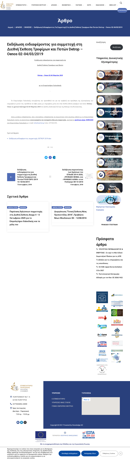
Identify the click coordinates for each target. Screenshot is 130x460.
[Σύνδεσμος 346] (21, 386)
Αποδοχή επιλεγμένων (69, 453)
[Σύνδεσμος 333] (102, 335)
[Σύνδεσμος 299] (46, 157)
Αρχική (10, 27)
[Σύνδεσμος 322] (109, 188)
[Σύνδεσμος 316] (109, 113)
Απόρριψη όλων (90, 453)
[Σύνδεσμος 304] (50, 177)
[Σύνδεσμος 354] (65, 402)
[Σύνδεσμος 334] (102, 344)
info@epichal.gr (39, 123)
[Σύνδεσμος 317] (109, 125)
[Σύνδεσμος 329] (102, 297)
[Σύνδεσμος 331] (102, 317)
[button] (122, 10)
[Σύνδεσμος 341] (117, 321)
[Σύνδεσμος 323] (108, 200)
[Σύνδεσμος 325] (109, 220)
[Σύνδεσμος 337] (102, 369)
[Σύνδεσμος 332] (102, 326)
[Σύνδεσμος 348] (21, 404)
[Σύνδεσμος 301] (54, 157)
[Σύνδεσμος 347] (21, 398)
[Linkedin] (21, 422)
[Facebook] (18, 422)
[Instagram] (25, 422)
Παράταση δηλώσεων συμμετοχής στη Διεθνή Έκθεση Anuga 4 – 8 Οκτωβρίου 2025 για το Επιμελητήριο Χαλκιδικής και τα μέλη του (26, 218)
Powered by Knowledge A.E (73, 425)
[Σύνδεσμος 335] (102, 352)
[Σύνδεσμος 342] (117, 332)
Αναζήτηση (101, 42)
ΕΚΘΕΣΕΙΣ (28, 27)
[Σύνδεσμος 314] (109, 87)
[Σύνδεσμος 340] (117, 312)
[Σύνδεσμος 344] (117, 350)
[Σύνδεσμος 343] (117, 343)
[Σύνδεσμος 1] (7, 5)
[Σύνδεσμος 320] (109, 163)
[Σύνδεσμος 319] (109, 150)
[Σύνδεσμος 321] (109, 175)
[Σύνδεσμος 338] (117, 295)
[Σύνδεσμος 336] (102, 360)
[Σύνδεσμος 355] (65, 406)
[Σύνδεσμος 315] (109, 100)
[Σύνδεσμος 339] (117, 304)
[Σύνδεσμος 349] (21, 411)
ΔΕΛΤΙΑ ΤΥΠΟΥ (13, 207)
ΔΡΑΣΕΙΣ (19, 27)
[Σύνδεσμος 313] (109, 75)
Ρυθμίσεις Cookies (109, 453)
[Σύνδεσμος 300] (50, 157)
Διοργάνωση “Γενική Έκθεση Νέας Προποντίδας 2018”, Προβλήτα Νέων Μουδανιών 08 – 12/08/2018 (70, 214)
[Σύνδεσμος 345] (115, 357)
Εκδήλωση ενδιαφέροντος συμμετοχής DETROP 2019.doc (30, 139)
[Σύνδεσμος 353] (65, 399)
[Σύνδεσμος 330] (102, 308)
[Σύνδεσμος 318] (109, 138)
